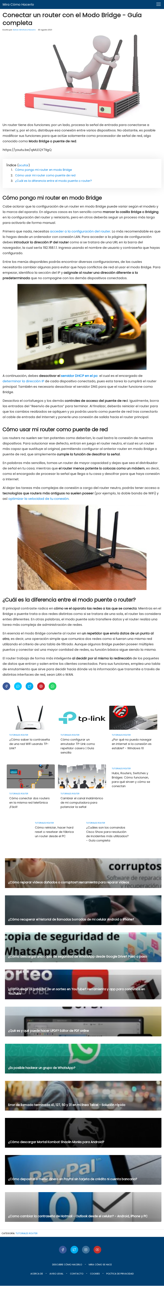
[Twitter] (74, 1250)
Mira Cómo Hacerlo (18, 4)
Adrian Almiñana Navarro (24, 29)
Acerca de (36, 1273)
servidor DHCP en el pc (79, 375)
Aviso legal (56, 1273)
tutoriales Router (26, 1233)
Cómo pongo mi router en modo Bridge (43, 170)
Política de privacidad (120, 1273)
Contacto (76, 1273)
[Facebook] (63, 1250)
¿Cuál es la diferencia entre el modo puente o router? (53, 181)
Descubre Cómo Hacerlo (67, 1264)
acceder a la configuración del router (80, 231)
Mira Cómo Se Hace (100, 1264)
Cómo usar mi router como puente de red (45, 175)
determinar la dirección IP (23, 381)
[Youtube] (97, 1250)
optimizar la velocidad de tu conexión (38, 498)
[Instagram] (86, 1250)
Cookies (95, 1273)
